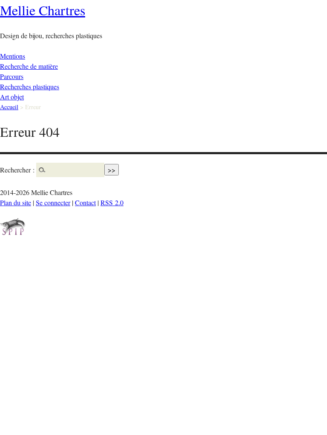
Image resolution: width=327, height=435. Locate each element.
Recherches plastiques (29, 86)
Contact (85, 202)
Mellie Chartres (42, 10)
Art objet (12, 96)
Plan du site (15, 202)
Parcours (11, 76)
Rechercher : (17, 169)
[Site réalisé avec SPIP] (13, 233)
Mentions (12, 55)
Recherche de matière (29, 66)
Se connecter (53, 202)
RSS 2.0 (111, 202)
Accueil (9, 107)
